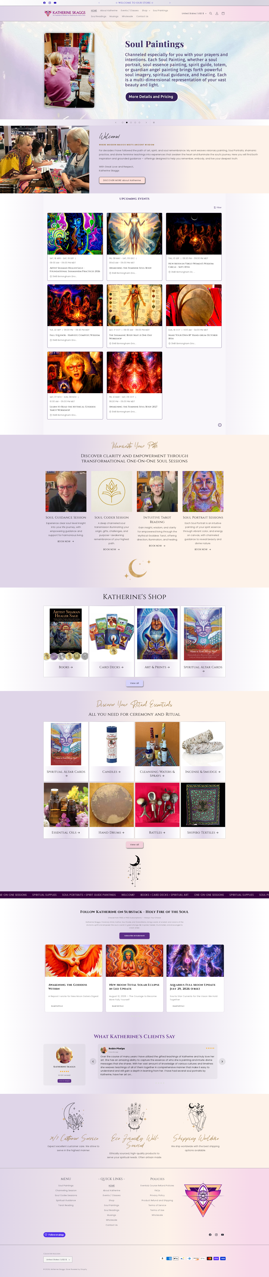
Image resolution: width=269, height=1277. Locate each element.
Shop (111, 1200)
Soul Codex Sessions (66, 1195)
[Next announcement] (170, 2)
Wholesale (111, 1220)
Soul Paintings (65, 1185)
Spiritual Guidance (66, 1200)
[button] (145, 10)
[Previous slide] (116, 122)
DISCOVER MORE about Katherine (122, 180)
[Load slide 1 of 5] (122, 122)
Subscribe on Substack (134, 936)
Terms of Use (157, 1210)
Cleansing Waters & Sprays (157, 774)
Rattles (155, 833)
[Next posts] (225, 978)
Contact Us (112, 1225)
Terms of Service (157, 1205)
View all (134, 683)
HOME (112, 1185)
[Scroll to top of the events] (220, 425)
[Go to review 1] (152, 1083)
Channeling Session (66, 1190)
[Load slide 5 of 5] (139, 122)
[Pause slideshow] (153, 122)
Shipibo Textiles (201, 833)
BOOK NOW (64, 541)
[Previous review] (93, 1061)
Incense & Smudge (201, 772)
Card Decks (109, 667)
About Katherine (111, 1190)
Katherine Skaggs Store (60, 1269)
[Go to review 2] (155, 1083)
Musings (111, 1215)
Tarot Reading (66, 1205)
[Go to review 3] (157, 1083)
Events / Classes (112, 1195)
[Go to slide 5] (139, 1016)
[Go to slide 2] (129, 1016)
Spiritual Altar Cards (203, 667)
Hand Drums (110, 833)
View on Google (64, 1081)
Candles (109, 772)
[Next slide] (146, 122)
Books (64, 667)
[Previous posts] (43, 978)
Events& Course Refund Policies (157, 1185)
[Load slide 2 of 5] (127, 122)
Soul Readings (111, 1210)
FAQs (157, 1190)
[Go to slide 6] (141, 1016)
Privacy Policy (157, 1195)
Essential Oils (64, 833)
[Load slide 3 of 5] (131, 122)
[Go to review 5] (162, 1083)
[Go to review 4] (160, 1083)
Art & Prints (155, 667)
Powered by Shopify (79, 1269)
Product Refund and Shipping (157, 1200)
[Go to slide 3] (133, 1016)
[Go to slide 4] (136, 1016)
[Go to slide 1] (127, 1016)
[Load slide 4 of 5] (135, 122)
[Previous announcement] (99, 2)
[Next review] (222, 1061)
